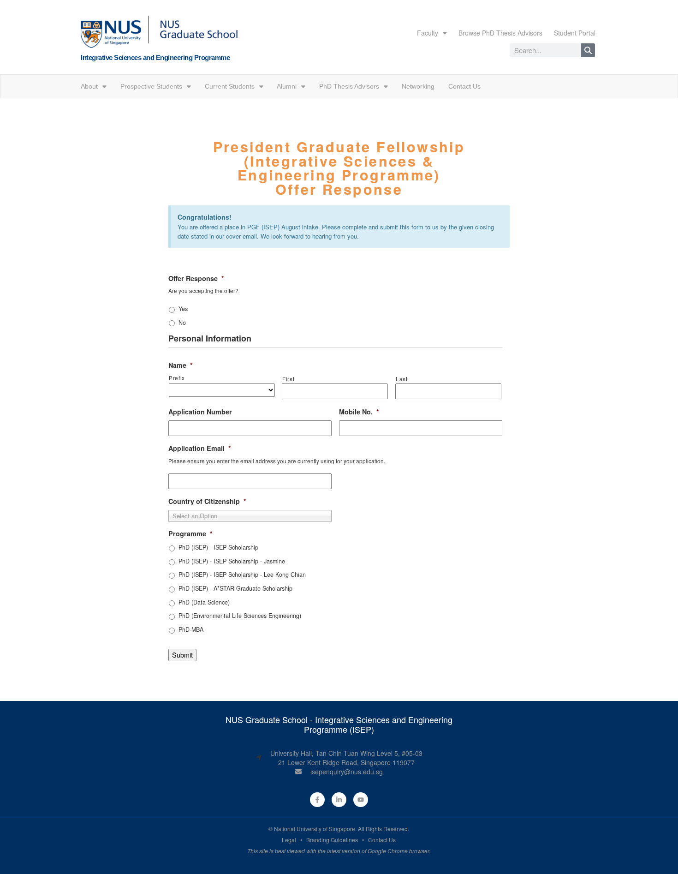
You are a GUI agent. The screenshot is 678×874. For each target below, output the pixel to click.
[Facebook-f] (317, 799)
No (182, 322)
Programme (190, 533)
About (89, 86)
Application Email (199, 448)
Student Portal (574, 32)
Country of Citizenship (207, 501)
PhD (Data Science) (204, 602)
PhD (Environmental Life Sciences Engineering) (239, 615)
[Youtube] (360, 799)
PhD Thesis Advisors (349, 86)
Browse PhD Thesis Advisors (500, 32)
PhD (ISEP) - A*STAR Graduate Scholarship (235, 588)
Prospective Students (151, 86)
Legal (289, 840)
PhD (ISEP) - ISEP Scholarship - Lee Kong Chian (242, 574)
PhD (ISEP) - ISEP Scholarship (218, 547)
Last (402, 379)
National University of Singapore (314, 828)
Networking (418, 86)
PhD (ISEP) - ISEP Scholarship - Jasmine (231, 561)
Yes (183, 309)
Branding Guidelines (332, 840)
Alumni (287, 86)
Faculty (427, 32)
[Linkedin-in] (339, 799)
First (288, 379)
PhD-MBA (190, 629)
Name (180, 365)
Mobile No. (359, 411)
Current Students (230, 86)
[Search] (588, 50)
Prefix (177, 378)
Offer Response (196, 278)
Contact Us (464, 86)
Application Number (200, 411)
